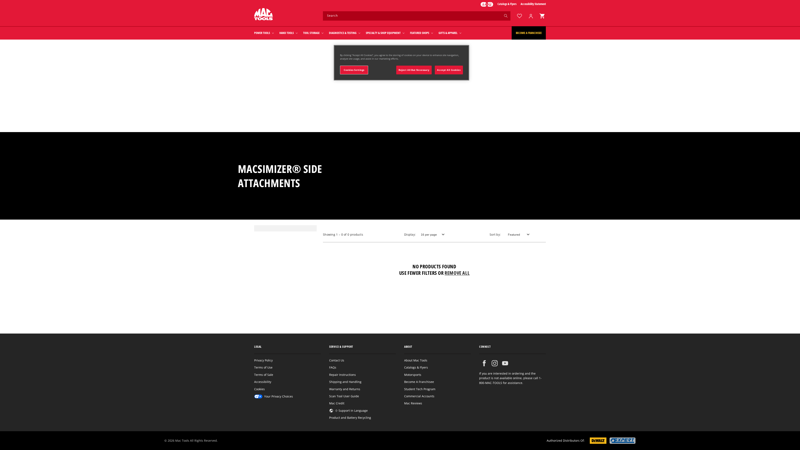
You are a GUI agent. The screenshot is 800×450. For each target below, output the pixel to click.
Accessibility (262, 382)
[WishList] (519, 16)
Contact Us (336, 360)
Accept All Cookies (448, 69)
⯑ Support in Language (351, 410)
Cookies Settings (354, 69)
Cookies (259, 389)
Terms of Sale (263, 375)
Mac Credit (336, 403)
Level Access (486, 4)
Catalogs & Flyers (507, 4)
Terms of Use (263, 367)
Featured (514, 234)
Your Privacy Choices (278, 396)
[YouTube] (505, 363)
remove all (457, 273)
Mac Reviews (413, 403)
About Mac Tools (415, 360)
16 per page (429, 234)
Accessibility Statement (533, 4)
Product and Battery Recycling (350, 418)
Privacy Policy (263, 360)
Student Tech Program (419, 389)
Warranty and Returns (344, 389)
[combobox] (416, 16)
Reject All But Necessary (414, 69)
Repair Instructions (342, 375)
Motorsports (412, 375)
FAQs (332, 367)
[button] (542, 16)
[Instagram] (495, 363)
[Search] (505, 15)
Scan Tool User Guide (344, 396)
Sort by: (495, 234)
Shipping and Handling (345, 382)
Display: (410, 234)
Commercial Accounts (419, 396)
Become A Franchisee (419, 382)
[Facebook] (484, 363)
